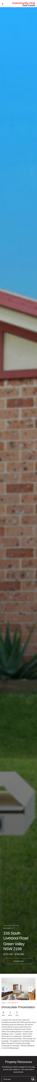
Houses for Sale (7, 925)
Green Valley (16, 925)
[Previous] (6, 980)
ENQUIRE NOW (18, 961)
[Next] (30, 980)
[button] (2, 3)
